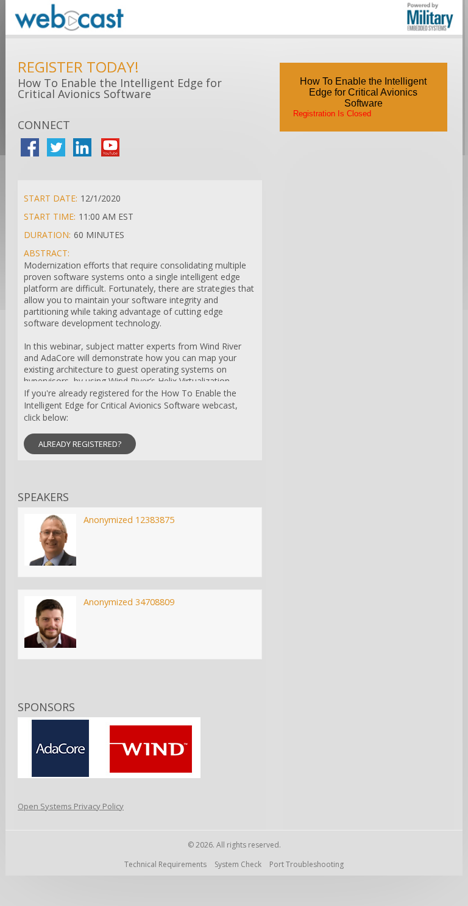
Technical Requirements (165, 864)
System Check (237, 864)
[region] (234, 19)
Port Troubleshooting (306, 864)
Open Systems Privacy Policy (71, 806)
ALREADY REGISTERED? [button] (79, 443)
